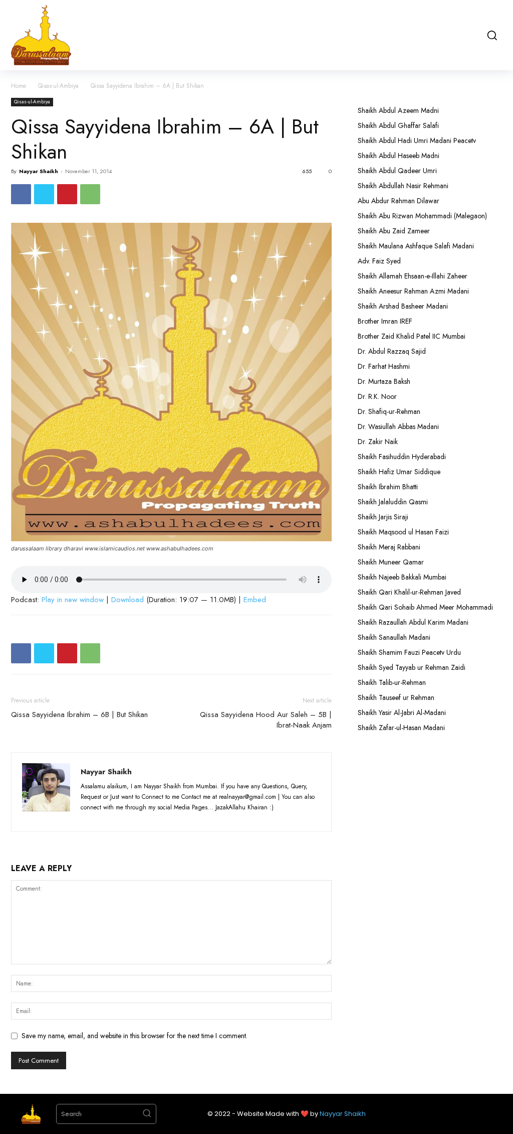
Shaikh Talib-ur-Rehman (392, 682)
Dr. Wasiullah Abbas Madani (398, 426)
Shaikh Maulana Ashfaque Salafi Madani (416, 246)
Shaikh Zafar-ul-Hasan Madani (401, 728)
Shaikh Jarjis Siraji (383, 517)
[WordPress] (145, 817)
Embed (254, 599)
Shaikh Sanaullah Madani (394, 637)
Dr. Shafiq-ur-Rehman (389, 411)
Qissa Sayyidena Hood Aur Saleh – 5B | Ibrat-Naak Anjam (266, 720)
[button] (491, 35)
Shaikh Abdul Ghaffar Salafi (398, 125)
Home (18, 85)
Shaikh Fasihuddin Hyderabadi (402, 457)
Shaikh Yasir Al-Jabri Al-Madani (402, 712)
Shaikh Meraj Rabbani (389, 547)
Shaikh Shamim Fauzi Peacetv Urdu (409, 652)
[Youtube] (163, 817)
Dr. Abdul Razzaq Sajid (392, 351)
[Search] (146, 1114)
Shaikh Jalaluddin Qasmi (393, 502)
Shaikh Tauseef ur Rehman (396, 697)
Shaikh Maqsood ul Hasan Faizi (403, 532)
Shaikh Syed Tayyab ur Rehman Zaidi (411, 667)
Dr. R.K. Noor (377, 396)
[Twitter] (44, 194)
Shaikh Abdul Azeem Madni (398, 110)
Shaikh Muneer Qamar (391, 562)
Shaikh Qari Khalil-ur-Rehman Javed (409, 592)
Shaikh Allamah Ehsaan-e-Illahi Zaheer (412, 276)
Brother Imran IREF (385, 321)
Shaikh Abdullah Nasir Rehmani (403, 186)
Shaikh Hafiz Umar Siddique (399, 472)
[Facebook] (21, 194)
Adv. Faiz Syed (379, 261)
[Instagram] (108, 817)
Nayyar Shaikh (38, 171)
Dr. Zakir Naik (378, 442)
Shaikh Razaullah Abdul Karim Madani (413, 622)
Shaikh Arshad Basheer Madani (403, 306)
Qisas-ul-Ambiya (58, 85)
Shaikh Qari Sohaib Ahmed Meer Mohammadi (425, 607)
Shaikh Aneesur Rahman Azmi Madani (413, 291)
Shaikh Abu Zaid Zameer (394, 231)
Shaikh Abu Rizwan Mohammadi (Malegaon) (422, 216)
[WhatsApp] (90, 194)
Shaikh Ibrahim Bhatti (388, 487)
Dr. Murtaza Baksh (384, 381)
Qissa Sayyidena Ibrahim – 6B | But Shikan (79, 715)
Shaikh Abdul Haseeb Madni (398, 156)
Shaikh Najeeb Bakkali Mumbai (403, 577)
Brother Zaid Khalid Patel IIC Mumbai (411, 336)
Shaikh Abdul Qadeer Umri (397, 171)
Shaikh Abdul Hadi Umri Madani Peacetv (417, 140)
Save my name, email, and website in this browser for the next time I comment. (134, 1036)
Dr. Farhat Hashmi (384, 366)
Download (127, 599)
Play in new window (73, 599)
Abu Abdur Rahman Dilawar (398, 201)
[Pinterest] (67, 194)
